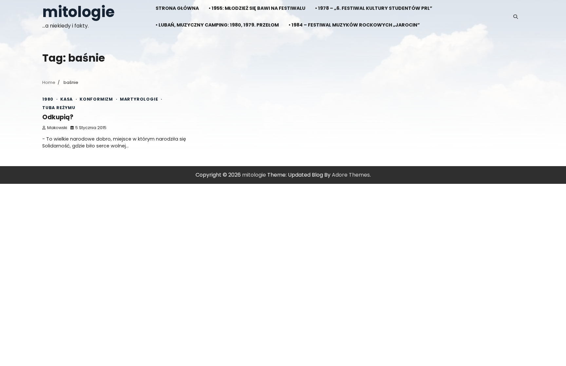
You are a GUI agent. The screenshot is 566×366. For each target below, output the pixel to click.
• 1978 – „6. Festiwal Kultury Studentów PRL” (373, 8)
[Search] (515, 17)
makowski (57, 127)
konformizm (96, 99)
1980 (47, 99)
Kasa (66, 99)
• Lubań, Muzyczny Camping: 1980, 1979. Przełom (217, 25)
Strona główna (177, 8)
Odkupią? (57, 117)
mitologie (78, 12)
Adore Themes (351, 175)
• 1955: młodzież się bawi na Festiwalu (257, 8)
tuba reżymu (58, 107)
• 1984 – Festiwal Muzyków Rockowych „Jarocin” (354, 25)
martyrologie (139, 99)
